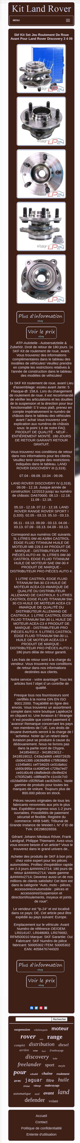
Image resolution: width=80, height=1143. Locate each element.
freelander (29, 1064)
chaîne (47, 1073)
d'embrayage (56, 1050)
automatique (22, 1093)
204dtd (26, 1086)
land (63, 1091)
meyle (61, 1065)
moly (41, 1039)
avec (17, 1081)
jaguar (33, 1080)
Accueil (41, 1116)
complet (19, 1045)
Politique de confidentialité (41, 1128)
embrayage (52, 1085)
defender (35, 1100)
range (54, 1036)
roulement (63, 1073)
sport (49, 1064)
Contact (41, 1122)
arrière (24, 1050)
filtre (50, 1080)
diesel (63, 1044)
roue (35, 1050)
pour (20, 1071)
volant (53, 1101)
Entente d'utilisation (41, 1134)
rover (28, 1036)
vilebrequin (41, 1029)
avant (48, 1093)
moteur (60, 1028)
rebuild (34, 1074)
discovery (37, 1056)
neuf (37, 1094)
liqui (44, 1051)
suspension (22, 1029)
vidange (37, 1085)
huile (63, 1080)
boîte (55, 1058)
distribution (42, 1044)
